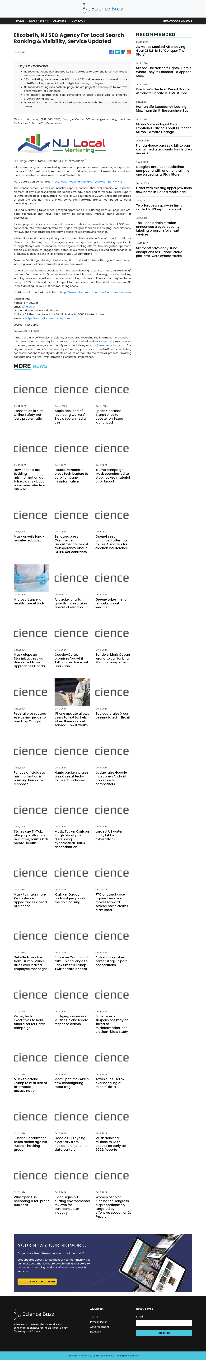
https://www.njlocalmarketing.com (47, 318)
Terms (94, 1316)
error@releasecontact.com (107, 345)
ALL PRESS (59, 21)
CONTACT (78, 21)
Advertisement (99, 1327)
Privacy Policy (99, 1322)
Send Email (28, 307)
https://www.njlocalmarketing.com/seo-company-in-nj (86, 181)
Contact (95, 1332)
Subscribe (164, 1333)
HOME (20, 21)
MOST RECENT (38, 21)
